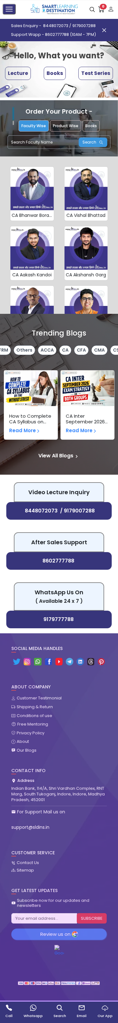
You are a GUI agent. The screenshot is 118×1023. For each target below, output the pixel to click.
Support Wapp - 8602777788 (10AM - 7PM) (53, 34)
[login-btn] (110, 9)
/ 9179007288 (77, 510)
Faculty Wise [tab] (33, 125)
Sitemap (25, 870)
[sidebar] (9, 9)
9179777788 (58, 619)
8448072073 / (57, 26)
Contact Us (28, 862)
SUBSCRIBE (92, 918)
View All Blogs (55, 455)
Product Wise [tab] (65, 125)
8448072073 (41, 510)
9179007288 (84, 26)
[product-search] (92, 9)
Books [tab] (91, 125)
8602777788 (58, 560)
